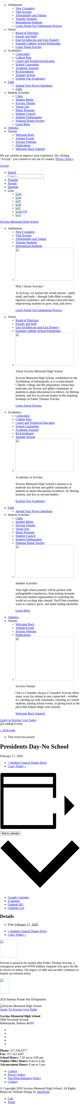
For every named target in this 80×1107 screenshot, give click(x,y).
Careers (12, 1071)
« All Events (7, 730)
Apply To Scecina (11, 1009)
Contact (12, 1081)
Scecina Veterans (26, 142)
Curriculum (23, 54)
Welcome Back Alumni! (30, 149)
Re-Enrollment (25, 71)
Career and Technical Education (35, 61)
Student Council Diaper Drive (27, 762)
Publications (23, 145)
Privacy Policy (64, 159)
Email (11, 1102)
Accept (4, 165)
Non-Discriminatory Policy (24, 1078)
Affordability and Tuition (31, 15)
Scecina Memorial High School (19, 221)
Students (13, 187)
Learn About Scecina (28, 47)
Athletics (13, 127)
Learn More (23, 124)
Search (12, 172)
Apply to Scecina (10, 720)
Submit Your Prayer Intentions (34, 85)
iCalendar (14, 901)
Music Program (25, 110)
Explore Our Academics (30, 78)
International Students (29, 22)
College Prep (23, 57)
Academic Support (27, 68)
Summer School (25, 75)
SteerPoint (43, 1092)
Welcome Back (25, 134)
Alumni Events (25, 138)
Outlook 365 (15, 904)
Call (10, 1098)
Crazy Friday (17, 766)
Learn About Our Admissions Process (39, 26)
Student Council (25, 113)
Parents (12, 183)
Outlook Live (16, 908)
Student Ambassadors (29, 117)
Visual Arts (22, 106)
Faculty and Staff (26, 36)
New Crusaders (25, 8)
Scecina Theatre (25, 103)
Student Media (24, 99)
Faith (11, 82)
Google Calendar (18, 897)
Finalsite (13, 180)
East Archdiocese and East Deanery (37, 40)
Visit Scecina (23, 11)
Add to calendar (10, 833)
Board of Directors (27, 33)
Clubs (19, 96)
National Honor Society (30, 120)
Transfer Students (26, 18)
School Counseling (27, 64)
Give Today (29, 720)
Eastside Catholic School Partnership (38, 43)
